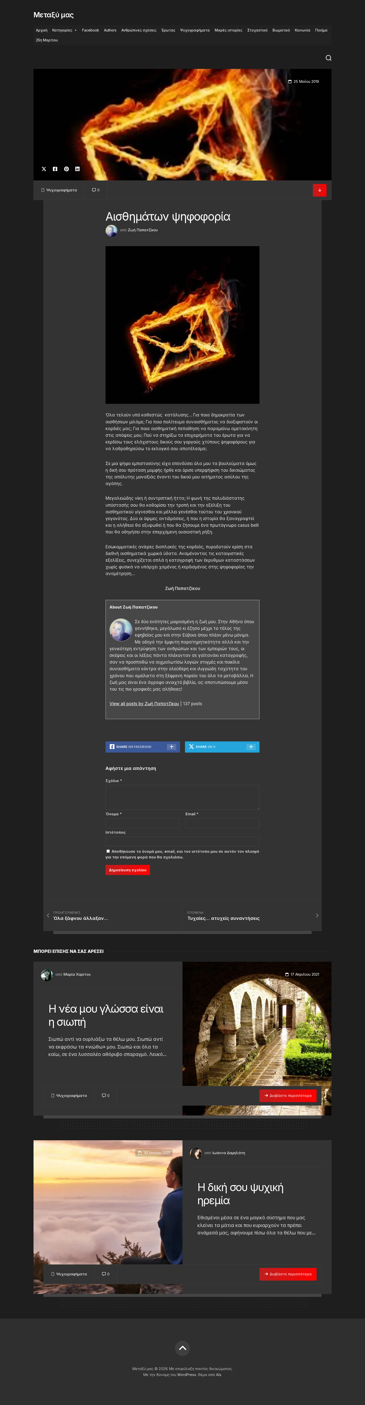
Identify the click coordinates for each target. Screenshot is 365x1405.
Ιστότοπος (116, 832)
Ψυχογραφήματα (195, 30)
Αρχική (41, 30)
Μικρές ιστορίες (228, 30)
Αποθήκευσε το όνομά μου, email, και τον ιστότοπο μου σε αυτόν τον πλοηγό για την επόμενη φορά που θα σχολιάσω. (182, 854)
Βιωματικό (281, 30)
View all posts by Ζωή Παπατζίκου (144, 703)
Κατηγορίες (62, 30)
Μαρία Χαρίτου (77, 974)
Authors (110, 30)
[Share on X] (45, 169)
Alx (218, 1374)
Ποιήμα (321, 30)
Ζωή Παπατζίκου (143, 230)
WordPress (186, 1374)
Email (191, 814)
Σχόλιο (114, 780)
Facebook (90, 30)
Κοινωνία (302, 30)
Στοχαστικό (257, 30)
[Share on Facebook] (55, 169)
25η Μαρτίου (47, 40)
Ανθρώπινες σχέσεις (138, 30)
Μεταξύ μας (53, 15)
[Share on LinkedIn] (77, 169)
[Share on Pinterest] (66, 169)
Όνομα (114, 814)
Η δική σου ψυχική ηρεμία (240, 1193)
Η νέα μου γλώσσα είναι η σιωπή (105, 1015)
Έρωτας (168, 30)
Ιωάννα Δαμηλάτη (228, 1152)
